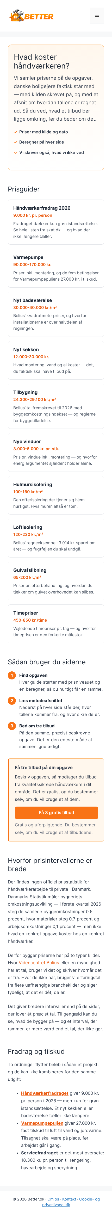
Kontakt (69, 1199)
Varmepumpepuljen (42, 1123)
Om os (53, 1199)
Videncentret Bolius (39, 962)
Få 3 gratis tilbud (56, 812)
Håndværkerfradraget (45, 1093)
